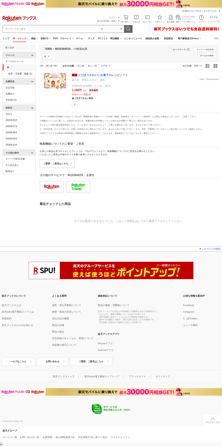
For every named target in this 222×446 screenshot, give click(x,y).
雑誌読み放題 (152, 38)
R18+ (216, 38)
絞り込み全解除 (207, 55)
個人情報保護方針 (65, 437)
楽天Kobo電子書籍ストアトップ (101, 376)
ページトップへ (213, 422)
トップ (6, 38)
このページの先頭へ (212, 249)
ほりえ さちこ (80, 79)
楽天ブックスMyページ (186, 22)
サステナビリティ (120, 437)
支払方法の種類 (60, 318)
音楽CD (44, 38)
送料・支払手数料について (66, 305)
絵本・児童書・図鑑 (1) (20, 73)
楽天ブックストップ (64, 376)
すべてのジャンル (15, 61)
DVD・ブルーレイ (62, 38)
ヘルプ (201, 22)
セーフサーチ (179, 49)
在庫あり (10, 93)
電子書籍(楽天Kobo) (188, 38)
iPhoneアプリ (105, 343)
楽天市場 (213, 17)
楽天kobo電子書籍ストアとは (18, 311)
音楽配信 (168, 38)
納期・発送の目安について (66, 311)
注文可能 (10, 87)
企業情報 (47, 437)
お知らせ (136, 22)
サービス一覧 (213, 21)
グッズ (91, 38)
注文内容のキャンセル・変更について (72, 338)
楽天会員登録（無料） (107, 21)
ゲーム (79, 38)
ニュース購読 (190, 325)
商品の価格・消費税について (113, 305)
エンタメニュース (133, 38)
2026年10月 (11, 144)
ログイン (113, 17)
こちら (136, 133)
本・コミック (19, 38)
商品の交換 (58, 325)
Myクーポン (148, 22)
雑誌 (33, 38)
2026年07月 (11, 126)
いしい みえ (97, 79)
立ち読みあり (12, 165)
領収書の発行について (64, 344)
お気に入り (160, 22)
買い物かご (126, 22)
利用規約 (6, 318)
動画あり (10, 171)
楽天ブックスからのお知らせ (17, 325)
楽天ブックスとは (11, 305)
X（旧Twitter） (191, 318)
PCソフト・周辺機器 (108, 38)
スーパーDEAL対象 (15, 159)
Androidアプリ (106, 350)
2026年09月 (11, 138)
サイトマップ (163, 376)
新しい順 (92, 66)
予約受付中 (11, 100)
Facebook (188, 305)
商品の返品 (58, 331)
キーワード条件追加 (205, 49)
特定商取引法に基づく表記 (92, 437)
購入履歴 (170, 22)
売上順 (81, 66)
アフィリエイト (137, 376)
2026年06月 (11, 120)
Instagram (188, 311)
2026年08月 (11, 132)
